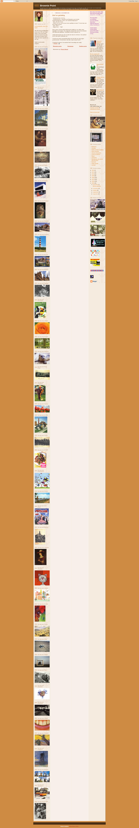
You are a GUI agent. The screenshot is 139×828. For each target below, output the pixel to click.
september (96, 192)
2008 (93, 177)
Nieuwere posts (57, 46)
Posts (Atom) (64, 49)
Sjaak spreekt (95, 163)
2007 (93, 179)
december (95, 184)
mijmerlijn (94, 157)
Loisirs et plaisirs (96, 154)
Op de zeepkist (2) (94, 54)
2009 (93, 175)
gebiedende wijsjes (95, 109)
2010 (93, 174)
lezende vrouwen (94, 107)
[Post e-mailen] (59, 43)
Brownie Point (48, 5)
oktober (95, 190)
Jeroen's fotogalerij (96, 152)
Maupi (93, 156)
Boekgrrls (94, 146)
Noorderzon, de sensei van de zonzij (97, 159)
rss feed (93, 165)
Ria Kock (94, 161)
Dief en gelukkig (58, 15)
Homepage (70, 46)
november (95, 188)
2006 (93, 181)
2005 (93, 183)
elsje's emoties (95, 151)
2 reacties (55, 43)
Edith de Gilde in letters (97, 149)
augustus (95, 194)
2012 (93, 170)
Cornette (94, 148)
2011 (93, 172)
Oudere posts (83, 46)
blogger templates (64, 826)
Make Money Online (74, 826)
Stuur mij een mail (94, 112)
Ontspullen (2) (100, 90)
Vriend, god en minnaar (100, 78)
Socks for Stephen (99, 42)
